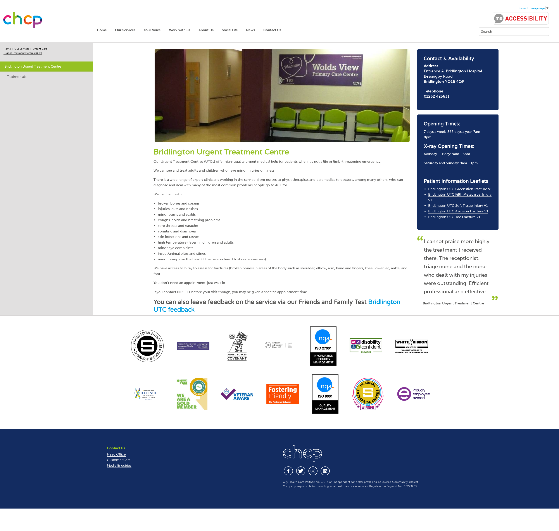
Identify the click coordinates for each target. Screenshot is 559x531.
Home (102, 30)
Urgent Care (40, 48)
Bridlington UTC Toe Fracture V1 (454, 217)
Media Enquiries (119, 465)
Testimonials (16, 76)
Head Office (116, 454)
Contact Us (272, 30)
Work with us (179, 30)
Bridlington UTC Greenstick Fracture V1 (460, 189)
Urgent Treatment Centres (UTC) (22, 53)
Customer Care (119, 460)
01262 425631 (436, 96)
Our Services (125, 30)
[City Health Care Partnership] (22, 20)
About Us (206, 30)
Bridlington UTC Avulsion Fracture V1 (458, 211)
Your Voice (152, 30)
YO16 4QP (454, 81)
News (250, 30)
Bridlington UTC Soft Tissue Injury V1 (458, 205)
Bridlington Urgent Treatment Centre (33, 66)
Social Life (230, 30)
